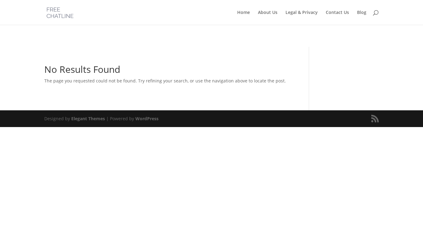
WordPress (147, 118)
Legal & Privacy (302, 12)
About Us (267, 12)
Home (243, 12)
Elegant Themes (88, 118)
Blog (361, 12)
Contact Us (337, 12)
